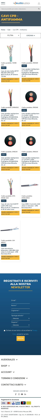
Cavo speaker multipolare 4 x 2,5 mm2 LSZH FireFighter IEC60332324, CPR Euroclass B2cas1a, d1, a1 (10, 117)
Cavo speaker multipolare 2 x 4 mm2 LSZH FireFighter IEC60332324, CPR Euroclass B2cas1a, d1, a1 (30, 117)
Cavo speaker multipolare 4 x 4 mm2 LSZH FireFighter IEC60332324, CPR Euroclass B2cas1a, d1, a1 (30, 72)
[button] (30, 35)
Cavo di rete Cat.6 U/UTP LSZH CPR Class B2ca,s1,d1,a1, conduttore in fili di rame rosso (10, 206)
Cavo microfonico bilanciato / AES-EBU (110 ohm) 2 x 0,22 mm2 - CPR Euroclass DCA (10, 251)
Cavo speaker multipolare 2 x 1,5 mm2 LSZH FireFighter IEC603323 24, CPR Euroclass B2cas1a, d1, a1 (30, 161)
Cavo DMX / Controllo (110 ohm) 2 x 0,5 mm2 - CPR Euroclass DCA (31, 206)
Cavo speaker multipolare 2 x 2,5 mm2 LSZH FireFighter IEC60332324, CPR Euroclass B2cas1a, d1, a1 (10, 161)
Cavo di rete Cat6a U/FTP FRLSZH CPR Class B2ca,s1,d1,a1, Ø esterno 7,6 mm (10, 73)
